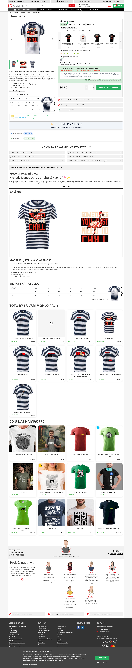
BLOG (11, 628)
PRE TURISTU (86, 2)
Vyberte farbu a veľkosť (108, 87)
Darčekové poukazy (44, 631)
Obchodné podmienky (15, 645)
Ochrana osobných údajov (17, 643)
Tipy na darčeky (43, 626)
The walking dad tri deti (80, 339)
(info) (80, 127)
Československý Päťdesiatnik (23, 454)
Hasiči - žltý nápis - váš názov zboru (109, 528)
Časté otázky (13, 631)
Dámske (73, 24)
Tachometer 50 (80, 528)
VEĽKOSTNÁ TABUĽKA (83, 51)
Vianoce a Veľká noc (63, 645)
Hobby (40, 647)
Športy (59, 639)
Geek (39, 645)
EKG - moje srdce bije (45, 639)
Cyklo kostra (23, 492)
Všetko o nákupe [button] (92, 10)
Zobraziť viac (66, 186)
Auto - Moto (42, 633)
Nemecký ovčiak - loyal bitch (52, 339)
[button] (110, 6)
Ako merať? (12, 637)
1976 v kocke (52, 528)
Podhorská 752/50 (102, 636)
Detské (83, 24)
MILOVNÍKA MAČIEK (112, 2)
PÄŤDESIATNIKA (39, 2)
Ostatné (91, 24)
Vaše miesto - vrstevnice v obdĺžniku (51, 492)
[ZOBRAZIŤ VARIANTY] (22, 323)
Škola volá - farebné (80, 492)
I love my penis (23, 374)
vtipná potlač (28, 133)
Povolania (60, 631)
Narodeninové (61, 626)
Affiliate (11, 641)
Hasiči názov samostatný (80, 454)
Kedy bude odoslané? (84, 64)
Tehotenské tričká (62, 643)
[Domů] (10, 13)
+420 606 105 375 (84, 5)
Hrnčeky (40, 635)
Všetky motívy (42, 628)
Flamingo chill (109, 339)
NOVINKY (49, 10)
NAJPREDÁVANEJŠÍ (77, 10)
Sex (58, 637)
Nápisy (59, 628)
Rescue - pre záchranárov (109, 492)
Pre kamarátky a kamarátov (65, 633)
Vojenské (60, 647)
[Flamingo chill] (37, 226)
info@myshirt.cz (116, 554)
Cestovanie (41, 637)
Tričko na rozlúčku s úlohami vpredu (109, 374)
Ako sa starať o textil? (15, 639)
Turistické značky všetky (51, 454)
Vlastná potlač (62, 10)
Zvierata (16, 12)
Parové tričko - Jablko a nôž (23, 412)
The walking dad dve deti (52, 374)
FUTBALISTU (63, 2)
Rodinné (59, 635)
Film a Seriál (41, 643)
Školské (59, 641)
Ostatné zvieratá (25, 12)
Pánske (64, 24)
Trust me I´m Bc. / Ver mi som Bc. (23, 339)
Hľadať (72, 6)
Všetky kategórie (23, 10)
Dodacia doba (13, 633)
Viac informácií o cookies (30, 664)
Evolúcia (40, 641)
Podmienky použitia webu (17, 647)
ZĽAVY (42, 10)
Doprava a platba (14, 635)
